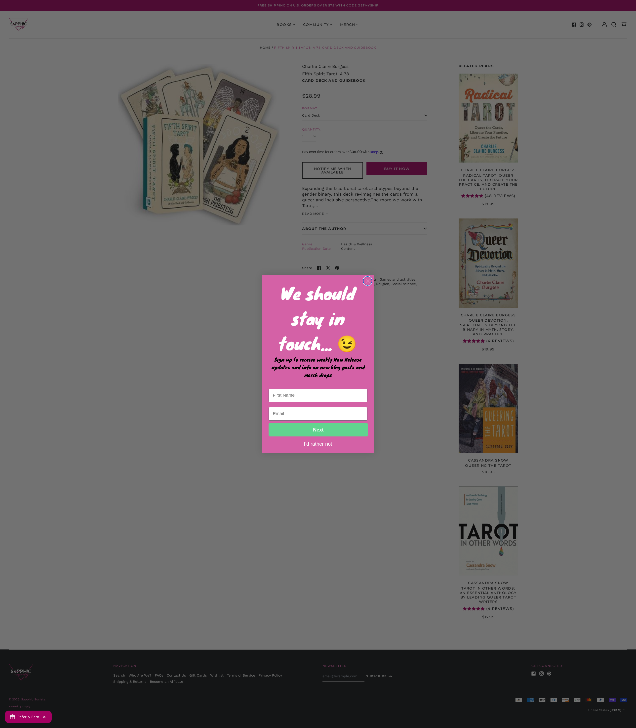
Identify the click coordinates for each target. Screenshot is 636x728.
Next (318, 429)
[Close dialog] (367, 281)
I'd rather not (318, 443)
